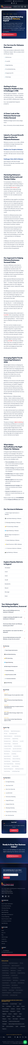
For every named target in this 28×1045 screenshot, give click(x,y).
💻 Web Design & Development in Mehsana (12, 535)
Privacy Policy (15, 1042)
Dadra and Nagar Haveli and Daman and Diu (16, 1023)
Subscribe (6, 877)
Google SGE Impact (10, 800)
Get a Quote (4, 955)
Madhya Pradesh (5, 1011)
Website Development (8, 736)
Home (4, 14)
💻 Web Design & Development (11, 666)
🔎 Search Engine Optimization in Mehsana (12, 513)
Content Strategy (7, 743)
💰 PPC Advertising (8, 658)
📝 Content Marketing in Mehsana (12, 540)
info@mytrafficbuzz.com (18, 1)
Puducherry (4, 1028)
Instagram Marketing (8, 746)
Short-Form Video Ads (10, 789)
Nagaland (15, 1013)
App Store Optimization (17, 748)
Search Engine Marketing (8, 763)
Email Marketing (7, 751)
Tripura (9, 1018)
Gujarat (11, 14)
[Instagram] (14, 3)
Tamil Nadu (19, 1016)
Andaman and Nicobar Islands (14, 1021)
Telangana (4, 1018)
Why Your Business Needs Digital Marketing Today (13, 700)
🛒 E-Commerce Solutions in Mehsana (13, 548)
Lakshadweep (22, 1026)
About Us (3, 932)
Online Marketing (17, 736)
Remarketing (17, 763)
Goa (14, 1006)
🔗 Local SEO (7, 61)
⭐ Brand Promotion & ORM (10, 674)
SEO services (13, 187)
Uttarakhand (22, 1018)
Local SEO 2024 (9, 793)
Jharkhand (13, 1008)
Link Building (13, 753)
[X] (16, 3)
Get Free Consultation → (9, 34)
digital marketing (7, 30)
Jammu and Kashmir (9, 1026)
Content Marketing (5, 916)
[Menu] (25, 6)
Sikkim (13, 1016)
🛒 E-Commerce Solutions (10, 678)
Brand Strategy (7, 766)
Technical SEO (15, 756)
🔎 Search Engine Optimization (11, 650)
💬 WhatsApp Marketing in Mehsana (12, 522)
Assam (20, 1003)
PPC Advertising (5, 910)
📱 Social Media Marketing (10, 654)
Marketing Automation (19, 768)
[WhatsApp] (25, 1042)
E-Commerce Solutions (6, 921)
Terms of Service (22, 1042)
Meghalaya (4, 1013)
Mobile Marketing (7, 758)
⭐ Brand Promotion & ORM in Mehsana (13, 544)
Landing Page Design (16, 771)
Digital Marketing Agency (15, 731)
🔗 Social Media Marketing (10, 69)
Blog (2, 934)
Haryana (23, 1006)
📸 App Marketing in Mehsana (11, 552)
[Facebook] (12, 3)
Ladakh (16, 1026)
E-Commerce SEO (7, 748)
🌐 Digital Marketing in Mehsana (12, 530)
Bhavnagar (7, 592)
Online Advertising (15, 766)
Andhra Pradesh (5, 1003)
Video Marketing (7, 761)
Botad (6, 596)
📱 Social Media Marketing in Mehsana (13, 518)
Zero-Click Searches (10, 815)
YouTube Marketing (17, 746)
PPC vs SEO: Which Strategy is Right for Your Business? (13, 713)
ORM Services (15, 741)
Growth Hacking (7, 771)
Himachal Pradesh (5, 1008)
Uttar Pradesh (15, 1018)
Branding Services (7, 741)
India (7, 14)
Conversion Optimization (16, 751)
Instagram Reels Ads (10, 804)
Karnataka (18, 1008)
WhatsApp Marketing (10, 807)
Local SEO (22, 741)
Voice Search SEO (9, 785)
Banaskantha (7, 584)
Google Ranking (15, 738)
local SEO (6, 315)
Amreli (6, 571)
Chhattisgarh (8, 1006)
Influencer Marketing (16, 758)
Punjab (3, 1016)
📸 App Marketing (8, 682)
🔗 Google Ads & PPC (9, 73)
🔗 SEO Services (8, 57)
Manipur (18, 1011)
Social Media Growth (13, 733)
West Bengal (4, 1021)
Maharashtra (12, 1011)
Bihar (3, 1006)
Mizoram (10, 1013)
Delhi (3, 1026)
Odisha (20, 1013)
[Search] (19, 7)
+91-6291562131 (9, 1)
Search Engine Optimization (7, 903)
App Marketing (4, 923)
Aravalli (6, 579)
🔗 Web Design (8, 77)
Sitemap (3, 943)
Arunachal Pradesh (13, 1003)
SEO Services (6, 731)
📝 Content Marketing (9, 670)
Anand (6, 575)
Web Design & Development (7, 914)
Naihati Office (4, 941)
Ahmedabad (7, 567)
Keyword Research (7, 756)
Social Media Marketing (6, 905)
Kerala (23, 1008)
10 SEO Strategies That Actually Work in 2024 (13, 694)
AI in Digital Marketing (10, 781)
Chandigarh (4, 1023)
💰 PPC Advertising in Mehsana (11, 526)
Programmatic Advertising (11, 811)
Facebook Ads (15, 743)
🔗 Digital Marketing (9, 65)
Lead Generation (7, 738)
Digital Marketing (5, 912)
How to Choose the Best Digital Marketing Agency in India (13, 719)
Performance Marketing (10, 796)
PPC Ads (5, 733)
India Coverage (5, 937)
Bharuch (6, 588)
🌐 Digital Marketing (8, 662)
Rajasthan (8, 1016)
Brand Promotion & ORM (6, 918)
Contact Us (14, 830)
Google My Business (15, 761)
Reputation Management (8, 768)
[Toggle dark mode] (22, 6)
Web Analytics (6, 753)
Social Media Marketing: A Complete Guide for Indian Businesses (14, 706)
